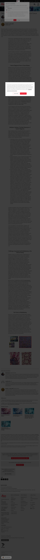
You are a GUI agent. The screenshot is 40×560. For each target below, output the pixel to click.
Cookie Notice (30, 89)
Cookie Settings (16, 93)
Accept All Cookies (23, 93)
